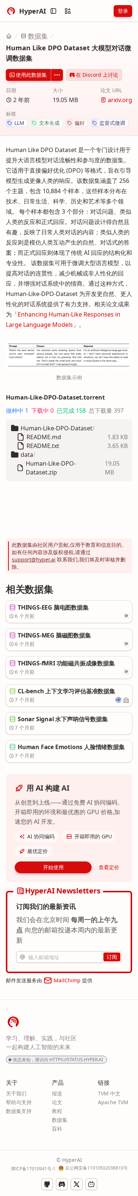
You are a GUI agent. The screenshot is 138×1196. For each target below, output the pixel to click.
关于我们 (16, 1093)
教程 (57, 1111)
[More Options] (57, 75)
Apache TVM (113, 1102)
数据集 (38, 36)
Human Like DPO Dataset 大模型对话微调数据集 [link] (68, 52)
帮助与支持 (19, 1102)
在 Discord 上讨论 (97, 74)
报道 (57, 1093)
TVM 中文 (109, 1093)
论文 (57, 1102)
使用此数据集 (31, 74)
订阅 (112, 956)
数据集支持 (19, 1111)
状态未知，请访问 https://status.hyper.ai (58, 1059)
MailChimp (67, 980)
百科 (57, 1128)
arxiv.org (120, 100)
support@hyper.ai (34, 559)
